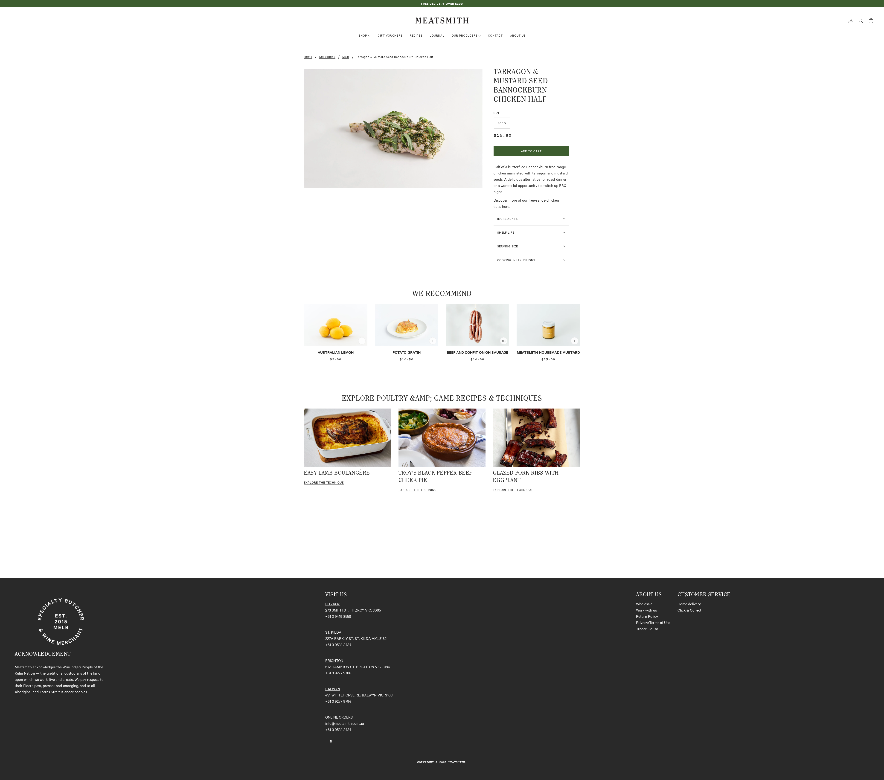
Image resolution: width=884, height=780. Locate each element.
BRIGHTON (334, 660)
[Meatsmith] (442, 19)
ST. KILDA (333, 632)
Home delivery (689, 603)
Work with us (646, 609)
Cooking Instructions (516, 260)
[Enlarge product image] (393, 128)
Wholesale (644, 603)
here (505, 206)
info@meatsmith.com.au (344, 723)
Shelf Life (505, 232)
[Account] (851, 20)
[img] (325, 741)
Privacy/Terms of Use (653, 622)
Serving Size (507, 246)
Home (308, 56)
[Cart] (871, 20)
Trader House (647, 628)
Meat (345, 56)
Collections (327, 56)
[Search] (861, 20)
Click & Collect (689, 609)
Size (497, 112)
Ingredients (507, 218)
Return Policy (647, 616)
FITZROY (332, 603)
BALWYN (332, 688)
